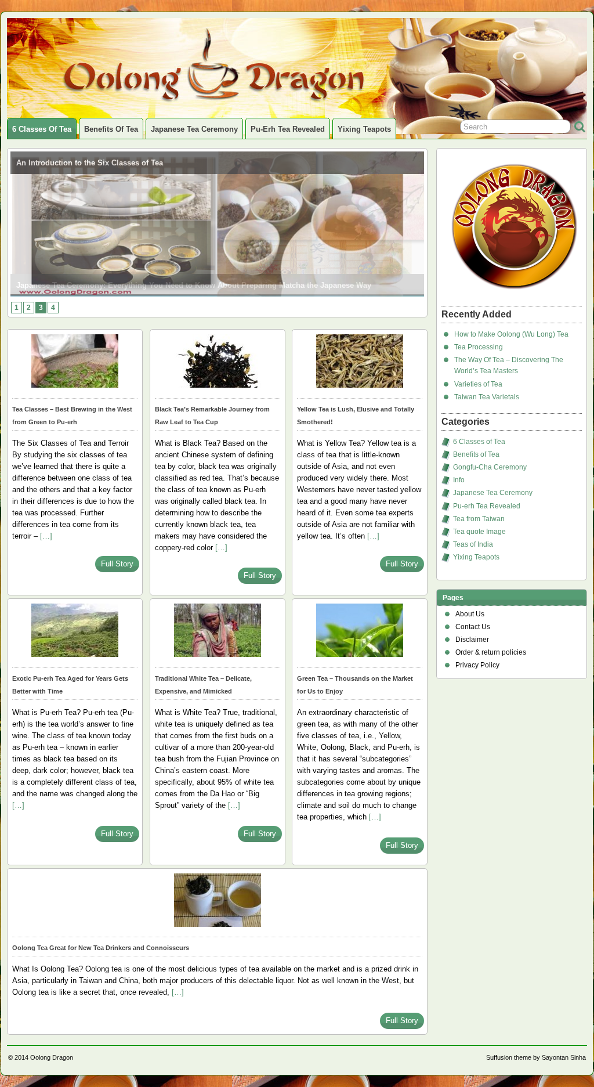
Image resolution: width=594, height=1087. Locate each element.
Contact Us (472, 627)
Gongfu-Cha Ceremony (490, 467)
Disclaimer (472, 639)
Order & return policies (490, 652)
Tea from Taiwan (479, 519)
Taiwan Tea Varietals (486, 397)
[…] (46, 536)
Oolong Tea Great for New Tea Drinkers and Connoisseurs (100, 947)
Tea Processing (478, 347)
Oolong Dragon (51, 1057)
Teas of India (473, 544)
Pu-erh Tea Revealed (288, 129)
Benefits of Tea (111, 129)
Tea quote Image (479, 532)
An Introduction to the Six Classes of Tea (89, 162)
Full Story (117, 563)
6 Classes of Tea (41, 129)
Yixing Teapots (364, 129)
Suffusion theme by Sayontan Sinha (536, 1057)
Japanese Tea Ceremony (194, 129)
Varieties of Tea (478, 384)
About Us (469, 614)
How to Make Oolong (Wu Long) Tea (511, 334)
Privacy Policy (477, 665)
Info (459, 480)
